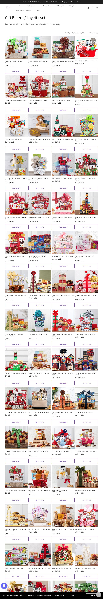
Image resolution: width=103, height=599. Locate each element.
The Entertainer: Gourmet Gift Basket (39, 412)
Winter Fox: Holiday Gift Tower (61, 100)
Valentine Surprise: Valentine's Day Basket (62, 218)
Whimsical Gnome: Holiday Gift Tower (63, 139)
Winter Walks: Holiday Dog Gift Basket (86, 61)
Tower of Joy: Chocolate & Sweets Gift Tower (63, 296)
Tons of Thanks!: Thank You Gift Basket (37, 335)
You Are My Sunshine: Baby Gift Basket (14, 62)
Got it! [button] (93, 595)
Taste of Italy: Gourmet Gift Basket (15, 490)
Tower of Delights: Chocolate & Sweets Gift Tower (14, 335)
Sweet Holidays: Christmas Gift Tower (39, 568)
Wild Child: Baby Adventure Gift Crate (39, 139)
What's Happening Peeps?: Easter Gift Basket (86, 140)
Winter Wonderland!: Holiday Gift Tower (38, 62)
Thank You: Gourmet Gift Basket (84, 412)
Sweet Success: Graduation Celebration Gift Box (60, 491)
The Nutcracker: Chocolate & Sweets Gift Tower (62, 374)
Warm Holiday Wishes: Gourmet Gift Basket (85, 179)
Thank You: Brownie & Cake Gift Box (15, 451)
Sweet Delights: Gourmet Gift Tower (85, 568)
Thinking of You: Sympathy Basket (38, 373)
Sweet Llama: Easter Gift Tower (14, 568)
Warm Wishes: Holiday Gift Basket (62, 178)
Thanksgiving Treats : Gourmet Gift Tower (62, 413)
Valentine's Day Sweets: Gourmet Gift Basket (39, 218)
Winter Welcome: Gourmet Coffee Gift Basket (63, 62)
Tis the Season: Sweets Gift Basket (85, 334)
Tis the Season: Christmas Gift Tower (16, 373)
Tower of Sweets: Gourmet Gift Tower (39, 295)
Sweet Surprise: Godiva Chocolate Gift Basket (39, 491)
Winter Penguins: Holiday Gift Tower (15, 100)
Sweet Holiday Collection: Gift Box (62, 568)
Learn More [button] (70, 595)
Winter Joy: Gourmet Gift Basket (37, 100)
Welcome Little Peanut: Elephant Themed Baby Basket (38, 179)
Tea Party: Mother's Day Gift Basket (85, 451)
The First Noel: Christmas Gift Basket (16, 412)
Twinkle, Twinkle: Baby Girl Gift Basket (84, 257)
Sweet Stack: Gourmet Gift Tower (85, 490)
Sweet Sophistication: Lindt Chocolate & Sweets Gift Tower (16, 530)
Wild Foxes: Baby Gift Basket (13, 139)
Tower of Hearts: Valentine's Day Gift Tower (86, 296)
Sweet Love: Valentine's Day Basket (85, 529)
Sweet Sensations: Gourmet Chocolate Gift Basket (63, 530)
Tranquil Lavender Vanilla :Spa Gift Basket (15, 296)
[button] (88, 8)
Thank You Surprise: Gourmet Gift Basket (38, 452)
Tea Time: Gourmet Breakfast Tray (62, 451)
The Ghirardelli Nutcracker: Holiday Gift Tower (85, 374)
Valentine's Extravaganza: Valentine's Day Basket (16, 218)
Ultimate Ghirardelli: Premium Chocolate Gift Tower (37, 257)
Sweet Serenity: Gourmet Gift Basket (39, 529)
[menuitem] (20, 6)
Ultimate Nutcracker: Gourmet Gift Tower (85, 218)
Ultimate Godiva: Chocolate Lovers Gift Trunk (15, 257)
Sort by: (67, 33)
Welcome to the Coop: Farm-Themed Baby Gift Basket (16, 179)
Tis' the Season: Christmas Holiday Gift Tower (62, 335)
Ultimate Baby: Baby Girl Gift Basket (63, 256)
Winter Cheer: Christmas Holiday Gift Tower (86, 101)
